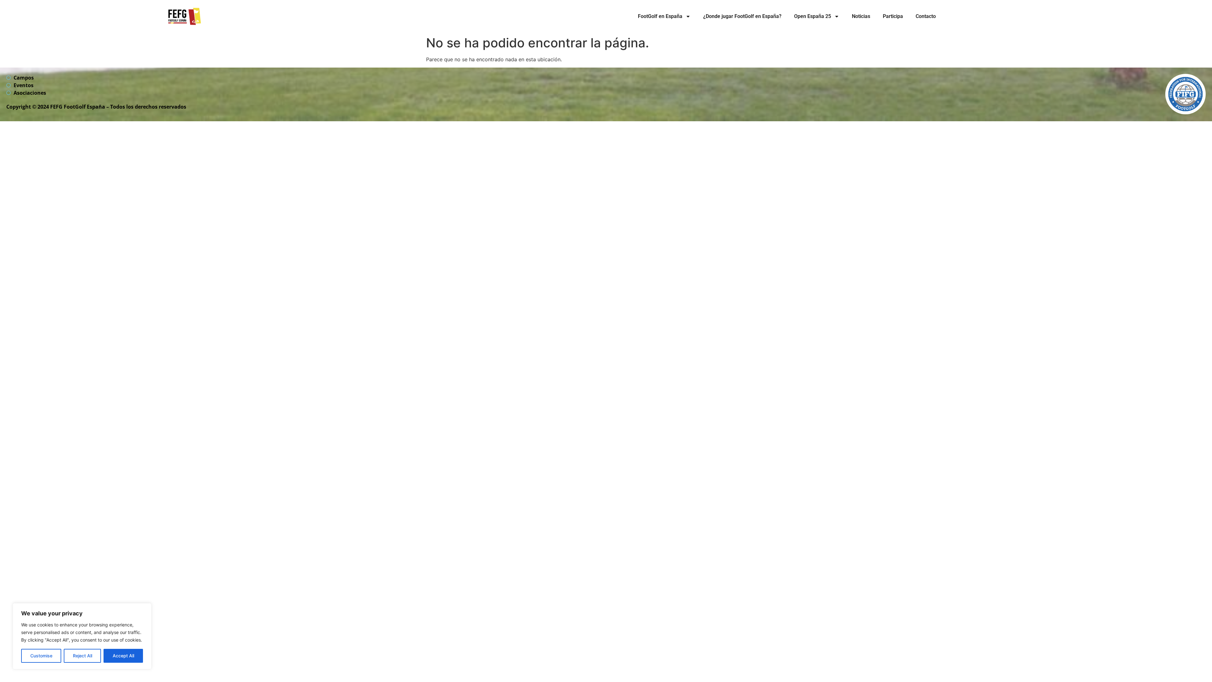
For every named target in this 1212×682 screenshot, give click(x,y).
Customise (41, 655)
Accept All (123, 655)
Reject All (82, 655)
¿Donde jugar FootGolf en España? (742, 16)
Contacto (926, 16)
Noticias (861, 16)
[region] (82, 636)
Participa (893, 16)
